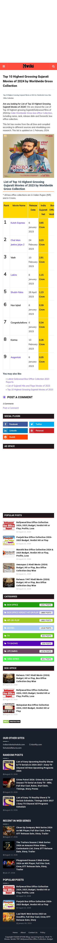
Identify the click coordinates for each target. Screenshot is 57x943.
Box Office (26, 605)
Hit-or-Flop (26, 620)
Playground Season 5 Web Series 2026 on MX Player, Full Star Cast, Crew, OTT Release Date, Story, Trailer (33, 865)
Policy (42, 932)
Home (15, 932)
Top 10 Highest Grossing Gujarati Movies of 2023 (30, 389)
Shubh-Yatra (17, 292)
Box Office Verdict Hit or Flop (26, 612)
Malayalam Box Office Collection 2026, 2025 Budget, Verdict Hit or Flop (32, 708)
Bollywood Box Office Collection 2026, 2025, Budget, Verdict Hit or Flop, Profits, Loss (33, 525)
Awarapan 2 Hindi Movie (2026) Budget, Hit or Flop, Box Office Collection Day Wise (32, 567)
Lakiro (14, 274)
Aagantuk (16, 357)
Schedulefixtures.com (12, 748)
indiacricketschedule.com (14, 744)
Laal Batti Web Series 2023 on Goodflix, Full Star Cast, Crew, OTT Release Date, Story (33, 917)
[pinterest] (41, 430)
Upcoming (26, 651)
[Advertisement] (28, 31)
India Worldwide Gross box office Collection (31, 113)
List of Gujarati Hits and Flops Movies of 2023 (28, 385)
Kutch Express (18, 222)
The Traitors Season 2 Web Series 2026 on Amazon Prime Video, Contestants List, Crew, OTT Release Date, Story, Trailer (34, 847)
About (23, 932)
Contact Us (32, 932)
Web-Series (26, 659)
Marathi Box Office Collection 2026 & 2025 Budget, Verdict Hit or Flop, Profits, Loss (34, 552)
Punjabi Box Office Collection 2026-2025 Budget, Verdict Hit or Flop (34, 538)
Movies (26, 628)
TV (26, 636)
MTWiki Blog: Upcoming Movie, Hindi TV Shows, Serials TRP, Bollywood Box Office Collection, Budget (28, 938)
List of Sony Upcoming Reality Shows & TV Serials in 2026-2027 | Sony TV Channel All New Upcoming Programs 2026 (34, 766)
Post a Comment (11, 408)
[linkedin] (15, 430)
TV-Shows (26, 643)
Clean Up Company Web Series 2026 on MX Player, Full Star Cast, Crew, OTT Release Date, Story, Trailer (34, 830)
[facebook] (15, 424)
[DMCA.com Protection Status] (12, 722)
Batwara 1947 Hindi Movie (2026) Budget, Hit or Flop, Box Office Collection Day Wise (33, 582)
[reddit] (15, 437)
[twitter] (41, 424)
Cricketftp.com (35, 744)
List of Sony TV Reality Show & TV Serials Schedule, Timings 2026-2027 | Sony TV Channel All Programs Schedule (35, 802)
